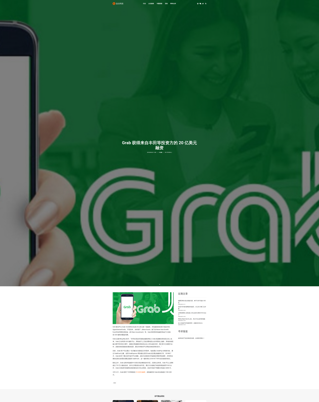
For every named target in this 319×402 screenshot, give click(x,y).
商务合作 (173, 3)
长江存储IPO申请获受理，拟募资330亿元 (190, 338)
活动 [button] (166, 3)
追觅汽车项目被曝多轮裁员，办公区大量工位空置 (192, 323)
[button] (198, 3)
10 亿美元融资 (140, 387)
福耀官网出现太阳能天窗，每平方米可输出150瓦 (192, 317)
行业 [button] (144, 3)
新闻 (161, 160)
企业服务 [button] (151, 3)
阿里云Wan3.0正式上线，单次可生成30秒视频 (191, 334)
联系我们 (200, 353)
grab (114, 398)
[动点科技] (118, 3)
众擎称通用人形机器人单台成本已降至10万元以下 (192, 329)
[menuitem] (144, 3)
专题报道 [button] (159, 3)
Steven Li (169, 160)
